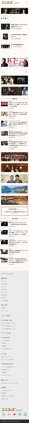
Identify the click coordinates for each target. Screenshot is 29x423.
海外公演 (4, 298)
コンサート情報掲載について (8, 367)
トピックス (4, 286)
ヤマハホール (5, 310)
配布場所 (4, 343)
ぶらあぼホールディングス (8, 390)
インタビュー (5, 292)
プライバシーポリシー (7, 375)
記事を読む (4, 278)
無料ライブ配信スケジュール (8, 323)
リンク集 (3, 354)
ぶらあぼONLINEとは (7, 364)
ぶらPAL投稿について (7, 349)
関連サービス (5, 380)
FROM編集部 (5, 300)
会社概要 (3, 387)
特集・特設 (4, 305)
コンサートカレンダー (7, 274)
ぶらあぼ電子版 (5, 340)
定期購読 (4, 346)
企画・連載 (4, 284)
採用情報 (4, 393)
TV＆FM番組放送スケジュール (9, 328)
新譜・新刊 (4, 295)
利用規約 (4, 372)
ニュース (4, 281)
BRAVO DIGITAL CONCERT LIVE (10, 383)
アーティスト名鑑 (6, 333)
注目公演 (4, 289)
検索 (26, 72)
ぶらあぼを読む (5, 337)
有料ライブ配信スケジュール (8, 326)
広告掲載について (6, 369)
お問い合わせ (5, 398)
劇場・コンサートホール (7, 356)
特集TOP (4, 308)
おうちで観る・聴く (6, 320)
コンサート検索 (5, 316)
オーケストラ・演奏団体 (7, 359)
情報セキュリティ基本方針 (8, 396)
